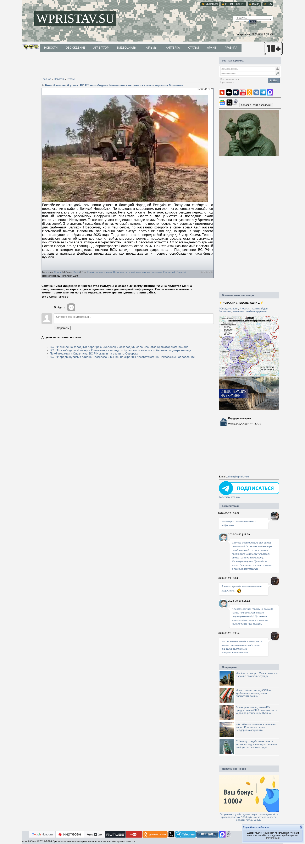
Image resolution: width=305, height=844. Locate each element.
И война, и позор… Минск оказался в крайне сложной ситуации (257, 675)
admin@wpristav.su (238, 476)
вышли (146, 272)
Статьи (71, 79)
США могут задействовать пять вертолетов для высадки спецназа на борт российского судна (256, 744)
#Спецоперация (228, 308)
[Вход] (71, 307)
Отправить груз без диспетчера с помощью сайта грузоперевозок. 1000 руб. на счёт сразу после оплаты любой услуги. (249, 817)
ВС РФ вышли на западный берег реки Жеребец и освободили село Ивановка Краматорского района (119, 346)
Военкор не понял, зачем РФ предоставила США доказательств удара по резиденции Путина (256, 710)
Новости (59, 79)
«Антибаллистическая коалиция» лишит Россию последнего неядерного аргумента (256, 727)
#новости (244, 308)
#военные (238, 311)
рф (173, 272)
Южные (167, 272)
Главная (46, 79)
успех (109, 272)
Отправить (62, 328)
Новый (90, 272)
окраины (100, 272)
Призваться (227, 82)
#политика (225, 311)
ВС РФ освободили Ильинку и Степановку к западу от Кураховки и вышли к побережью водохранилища (120, 350)
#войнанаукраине (256, 311)
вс (126, 272)
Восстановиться (229, 79)
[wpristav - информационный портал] (256, 104)
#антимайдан (260, 308)
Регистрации (272, 838)
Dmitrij (76, 272)
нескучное (156, 272)
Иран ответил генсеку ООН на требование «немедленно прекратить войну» (253, 693)
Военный (181, 272)
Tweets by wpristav (229, 497)
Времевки (118, 272)
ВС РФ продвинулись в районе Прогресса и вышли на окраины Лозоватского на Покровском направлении (122, 356)
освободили (135, 272)
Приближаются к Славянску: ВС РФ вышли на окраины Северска (94, 353)
